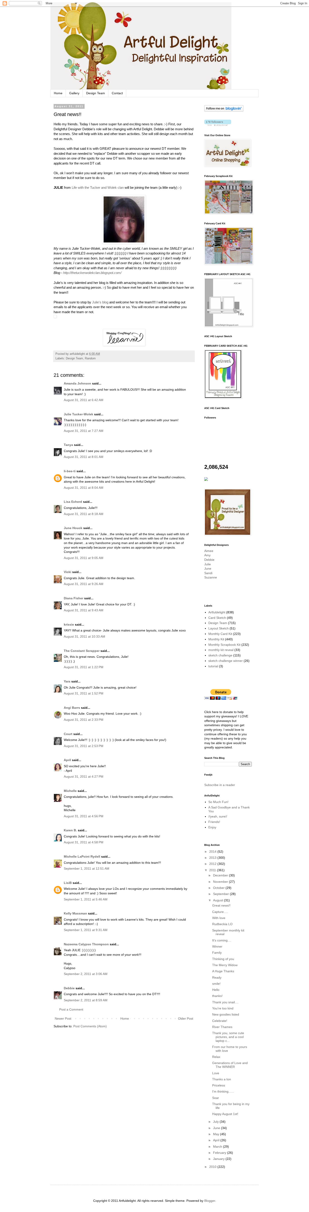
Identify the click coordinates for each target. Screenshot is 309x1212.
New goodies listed (225, 1014)
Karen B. (70, 830)
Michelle (70, 791)
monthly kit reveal (220, 650)
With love (218, 918)
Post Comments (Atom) (90, 1026)
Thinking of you (223, 959)
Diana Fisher (73, 598)
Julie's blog (100, 302)
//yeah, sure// (217, 816)
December (221, 875)
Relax (216, 1057)
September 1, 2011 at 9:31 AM (85, 930)
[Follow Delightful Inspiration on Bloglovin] (223, 110)
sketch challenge (220, 655)
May (216, 1134)
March (218, 1146)
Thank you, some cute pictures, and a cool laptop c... (228, 1037)
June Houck (73, 528)
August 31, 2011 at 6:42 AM (83, 400)
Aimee (208, 551)
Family (217, 952)
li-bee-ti (70, 471)
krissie (69, 624)
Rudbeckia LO (222, 924)
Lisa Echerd (73, 501)
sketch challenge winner (225, 661)
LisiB (68, 883)
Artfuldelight (216, 612)
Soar (215, 1098)
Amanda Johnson (77, 383)
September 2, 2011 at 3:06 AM (85, 974)
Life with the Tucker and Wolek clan (98, 187)
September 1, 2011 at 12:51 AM (86, 868)
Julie (207, 564)
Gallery (74, 93)
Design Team (95, 93)
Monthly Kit (216, 639)
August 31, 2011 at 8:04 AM (83, 487)
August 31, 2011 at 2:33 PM (83, 719)
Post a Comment (71, 1009)
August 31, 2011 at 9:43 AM (83, 610)
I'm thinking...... (223, 1091)
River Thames (222, 1027)
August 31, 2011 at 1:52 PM (83, 693)
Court (68, 734)
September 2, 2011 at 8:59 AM (85, 1000)
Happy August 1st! (225, 1114)
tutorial (213, 666)
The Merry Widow (225, 965)
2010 (213, 1166)
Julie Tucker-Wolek (78, 414)
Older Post (185, 1018)
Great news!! (221, 905)
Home (58, 93)
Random (90, 358)
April (67, 760)
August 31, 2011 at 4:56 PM (83, 816)
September (221, 894)
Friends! (214, 822)
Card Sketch (217, 617)
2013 (213, 857)
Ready (216, 977)
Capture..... (220, 912)
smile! (216, 983)
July (216, 1121)
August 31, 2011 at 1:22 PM (83, 667)
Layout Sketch (218, 628)
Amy (207, 555)
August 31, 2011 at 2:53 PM (83, 746)
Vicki (67, 572)
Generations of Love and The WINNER (230, 1065)
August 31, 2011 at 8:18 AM (83, 514)
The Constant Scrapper (82, 651)
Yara (67, 681)
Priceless (218, 1085)
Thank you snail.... (225, 1002)
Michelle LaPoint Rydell (82, 856)
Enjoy (212, 827)
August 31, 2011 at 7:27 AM (83, 431)
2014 (213, 851)
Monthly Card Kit (220, 634)
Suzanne (210, 577)
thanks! (217, 996)
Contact (117, 93)
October (219, 888)
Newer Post (63, 1018)
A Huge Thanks (223, 971)
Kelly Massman (75, 913)
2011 (213, 870)
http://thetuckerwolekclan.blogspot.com (92, 273)
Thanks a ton (221, 1079)
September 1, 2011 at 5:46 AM (85, 899)
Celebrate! (219, 1021)
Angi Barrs (72, 707)
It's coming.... (221, 940)
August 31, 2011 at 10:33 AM (84, 636)
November (221, 881)
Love (215, 1073)
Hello (215, 990)
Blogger (209, 1200)
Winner (217, 946)
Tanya (68, 445)
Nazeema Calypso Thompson (86, 944)
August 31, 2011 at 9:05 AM (83, 558)
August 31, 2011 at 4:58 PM (83, 842)
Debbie (69, 988)
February (220, 1152)
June (207, 568)
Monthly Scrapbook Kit (224, 644)
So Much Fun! (218, 802)
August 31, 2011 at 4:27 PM (83, 776)
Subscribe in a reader (219, 785)
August (218, 900)
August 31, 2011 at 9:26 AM (83, 584)
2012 (213, 864)
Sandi (208, 573)
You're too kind (222, 1008)
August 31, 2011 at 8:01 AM (83, 457)
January (219, 1159)
